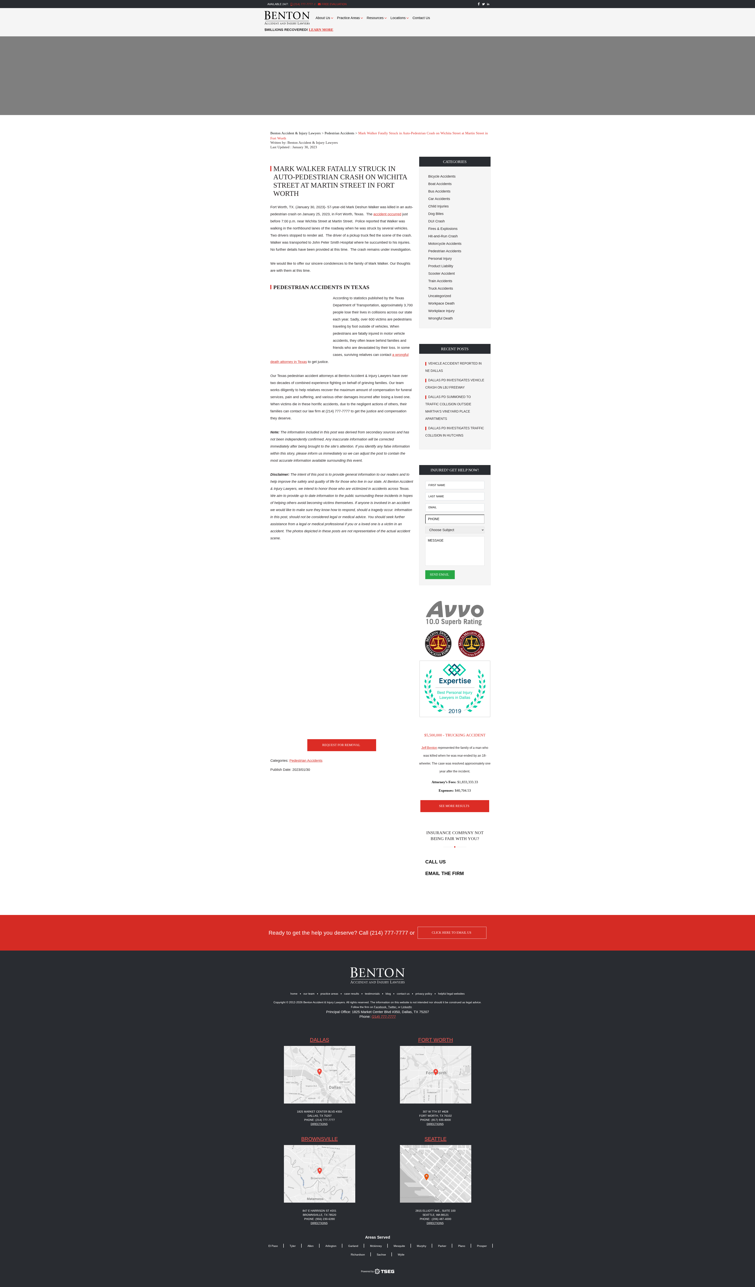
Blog (388, 993)
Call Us (435, 861)
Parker (442, 1245)
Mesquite (399, 1245)
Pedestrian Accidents (305, 761)
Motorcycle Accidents (444, 244)
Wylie (401, 1254)
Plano (461, 1245)
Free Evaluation (334, 4)
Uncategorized (439, 296)
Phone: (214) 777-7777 (319, 1119)
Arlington (330, 1245)
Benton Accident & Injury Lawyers (312, 143)
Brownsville (319, 1139)
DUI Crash (436, 221)
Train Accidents (440, 281)
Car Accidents (439, 199)
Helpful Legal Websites (451, 993)
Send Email (439, 574)
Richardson (358, 1254)
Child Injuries (438, 206)
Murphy (421, 1245)
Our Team (309, 993)
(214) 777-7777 (303, 4)
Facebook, (381, 1007)
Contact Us (421, 18)
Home (293, 993)
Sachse (381, 1254)
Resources (375, 18)
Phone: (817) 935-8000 (435, 1119)
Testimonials (372, 993)
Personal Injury (440, 259)
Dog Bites (436, 214)
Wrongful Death (440, 318)
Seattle (435, 1139)
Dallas (319, 1040)
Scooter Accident (441, 273)
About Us (323, 18)
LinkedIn (406, 1007)
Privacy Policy (423, 993)
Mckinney (376, 1245)
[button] (455, 162)
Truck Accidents (440, 288)
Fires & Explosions (443, 229)
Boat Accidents (440, 184)
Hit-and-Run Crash (443, 236)
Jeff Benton (429, 747)
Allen (311, 1245)
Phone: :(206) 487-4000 (435, 1219)
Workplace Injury (441, 311)
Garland (353, 1245)
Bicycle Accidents (442, 176)
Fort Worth (435, 1040)
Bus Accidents (439, 191)
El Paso (273, 1245)
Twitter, (393, 1007)
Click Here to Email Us (451, 932)
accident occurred (387, 214)
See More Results (454, 806)
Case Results (351, 993)
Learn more (321, 29)
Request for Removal (341, 745)
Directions (319, 1124)
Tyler (293, 1245)
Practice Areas (348, 18)
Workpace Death (441, 303)
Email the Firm (444, 873)
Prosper (482, 1245)
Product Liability (440, 266)
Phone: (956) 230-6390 (319, 1219)
